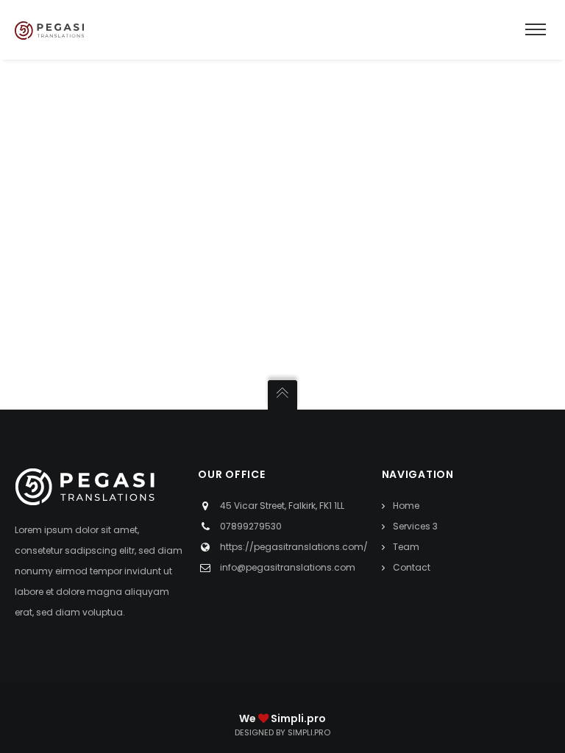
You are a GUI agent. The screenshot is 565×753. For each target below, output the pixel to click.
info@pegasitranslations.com (287, 567)
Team (406, 546)
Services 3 (415, 526)
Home (406, 505)
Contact (411, 567)
